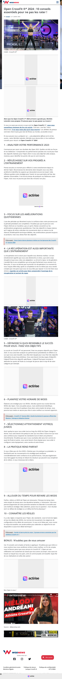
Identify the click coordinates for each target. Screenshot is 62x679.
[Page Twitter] (29, 659)
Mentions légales (8, 669)
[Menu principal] (57, 2)
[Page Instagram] (22, 659)
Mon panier (49, 657)
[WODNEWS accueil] (11, 2)
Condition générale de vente (11, 667)
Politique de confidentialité (47, 667)
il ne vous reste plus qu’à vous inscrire (26, 130)
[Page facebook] (14, 659)
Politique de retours (30, 667)
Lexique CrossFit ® (31, 669)
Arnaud (8, 16)
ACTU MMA (52, 669)
